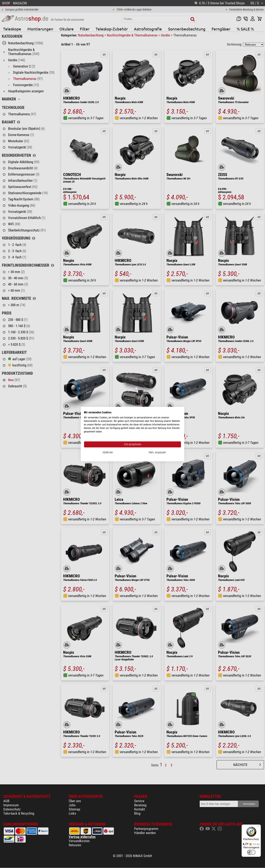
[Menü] (258, 827)
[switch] (251, 852)
